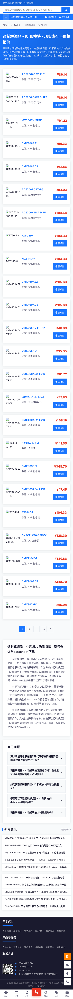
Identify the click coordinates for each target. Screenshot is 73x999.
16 (43, 629)
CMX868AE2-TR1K (33, 373)
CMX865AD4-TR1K (33, 327)
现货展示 (17, 947)
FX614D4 (27, 512)
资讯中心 (50, 947)
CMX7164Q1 (29, 558)
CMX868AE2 (30, 143)
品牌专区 (61, 931)
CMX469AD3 (30, 304)
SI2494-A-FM (30, 443)
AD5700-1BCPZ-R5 (34, 212)
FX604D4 (28, 235)
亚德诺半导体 (35, 79)
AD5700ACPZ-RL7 (33, 74)
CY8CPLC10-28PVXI (34, 535)
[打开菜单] (6, 17)
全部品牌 (39, 947)
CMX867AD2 (30, 604)
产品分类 (15, 24)
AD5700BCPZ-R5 (32, 189)
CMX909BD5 (30, 581)
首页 (5, 24)
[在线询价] (67, 956)
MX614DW (28, 258)
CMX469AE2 (30, 281)
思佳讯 (31, 448)
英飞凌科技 (33, 540)
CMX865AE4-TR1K (33, 489)
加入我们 (39, 931)
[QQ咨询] (67, 973)
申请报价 (52, 17)
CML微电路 (34, 125)
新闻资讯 (10, 829)
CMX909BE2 (30, 466)
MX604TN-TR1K (32, 120)
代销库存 (50, 931)
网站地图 (61, 947)
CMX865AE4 (30, 350)
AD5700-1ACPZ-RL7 (34, 97)
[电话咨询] (67, 981)
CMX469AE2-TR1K (33, 420)
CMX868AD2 (30, 166)
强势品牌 (28, 931)
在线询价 (28, 947)
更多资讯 (65, 829)
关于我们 (7, 931)
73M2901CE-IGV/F (33, 397)
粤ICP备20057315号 (58, 983)
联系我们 (65, 17)
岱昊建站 (41, 986)
